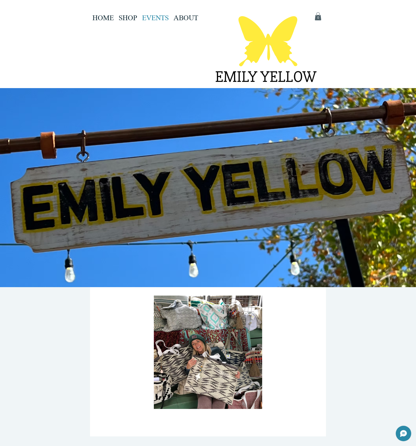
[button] (318, 16)
